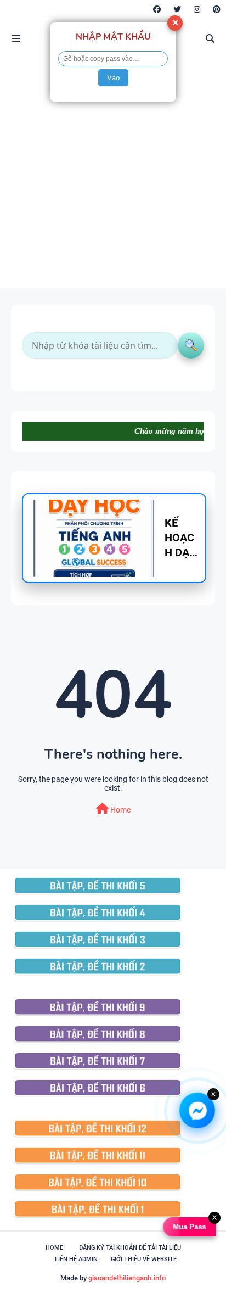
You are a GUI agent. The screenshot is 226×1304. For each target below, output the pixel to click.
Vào (113, 78)
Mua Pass (187, 1227)
